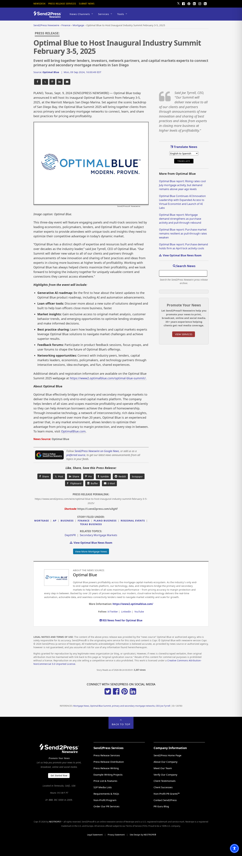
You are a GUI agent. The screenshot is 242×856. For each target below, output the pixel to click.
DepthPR (70, 535)
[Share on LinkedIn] (59, 82)
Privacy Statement (116, 834)
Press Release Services (62, 3)
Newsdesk (39, 3)
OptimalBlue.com (73, 431)
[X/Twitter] (108, 693)
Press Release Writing (106, 768)
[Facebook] (183, 3)
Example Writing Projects (108, 774)
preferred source (75, 455)
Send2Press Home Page (167, 755)
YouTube (139, 611)
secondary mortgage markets (98, 535)
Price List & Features (105, 780)
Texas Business (91, 524)
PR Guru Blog (161, 806)
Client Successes (163, 787)
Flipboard (74, 483)
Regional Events (133, 520)
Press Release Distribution (109, 761)
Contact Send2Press (165, 800)
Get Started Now (59, 775)
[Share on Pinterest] (52, 82)
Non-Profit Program (105, 800)
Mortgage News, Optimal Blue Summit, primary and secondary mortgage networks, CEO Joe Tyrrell (121, 705)
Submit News (86, 3)
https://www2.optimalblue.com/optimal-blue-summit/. (108, 378)
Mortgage (41, 520)
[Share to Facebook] (37, 82)
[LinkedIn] (194, 3)
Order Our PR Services (106, 806)
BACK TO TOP (121, 724)
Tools (120, 14)
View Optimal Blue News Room (92, 542)
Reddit (121, 476)
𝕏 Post (59, 476)
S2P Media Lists (103, 787)
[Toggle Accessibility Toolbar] (234, 848)
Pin (89, 476)
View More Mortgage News (91, 551)
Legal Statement (95, 834)
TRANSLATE (183, 161)
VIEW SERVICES (183, 334)
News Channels (80, 14)
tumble (104, 476)
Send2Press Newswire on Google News (97, 451)
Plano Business (105, 520)
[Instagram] (199, 3)
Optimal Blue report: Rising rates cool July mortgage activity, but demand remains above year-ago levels (182, 185)
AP (54, 520)
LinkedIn (126, 611)
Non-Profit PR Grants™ (167, 793)
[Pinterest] (189, 3)
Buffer (93, 483)
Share (45, 476)
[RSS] (205, 3)
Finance (84, 520)
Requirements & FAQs (106, 793)
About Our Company (165, 761)
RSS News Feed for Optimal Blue (122, 620)
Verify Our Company (165, 774)
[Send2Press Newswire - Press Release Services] (48, 16)
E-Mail (110, 483)
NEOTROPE (54, 821)
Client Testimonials (164, 780)
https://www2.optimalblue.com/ (133, 604)
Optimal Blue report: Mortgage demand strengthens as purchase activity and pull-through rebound (180, 218)
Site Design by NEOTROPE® (143, 834)
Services (103, 14)
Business (67, 520)
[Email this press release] (67, 82)
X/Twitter (113, 611)
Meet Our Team (163, 768)
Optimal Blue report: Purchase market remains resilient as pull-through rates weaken (183, 233)
